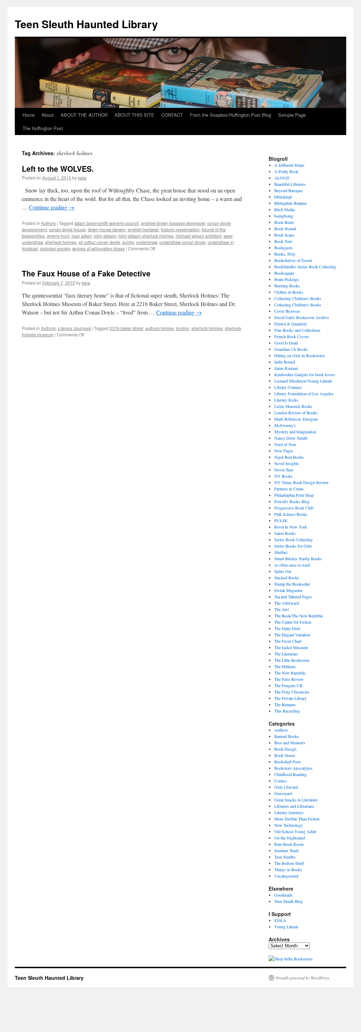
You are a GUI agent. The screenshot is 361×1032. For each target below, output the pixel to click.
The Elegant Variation (292, 634)
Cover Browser (287, 311)
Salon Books (285, 533)
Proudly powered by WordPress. (303, 978)
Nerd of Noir (285, 444)
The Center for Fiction (292, 622)
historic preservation (180, 229)
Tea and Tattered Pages (293, 596)
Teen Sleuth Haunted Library (86, 23)
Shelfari (280, 552)
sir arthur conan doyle (99, 242)
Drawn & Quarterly (290, 323)
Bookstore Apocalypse (293, 768)
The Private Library (290, 698)
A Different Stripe (289, 165)
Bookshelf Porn (287, 761)
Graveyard (283, 793)
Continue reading (51, 207)
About (48, 114)
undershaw (146, 242)
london (182, 328)
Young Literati (286, 926)
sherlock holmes (61, 242)
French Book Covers (291, 336)
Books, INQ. (285, 254)
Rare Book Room (289, 844)
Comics (280, 780)
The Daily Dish (287, 628)
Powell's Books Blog (292, 501)
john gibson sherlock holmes (145, 236)
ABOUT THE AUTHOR (84, 114)
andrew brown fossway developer (173, 223)
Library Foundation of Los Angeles (304, 393)
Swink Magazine (288, 590)
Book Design (285, 749)
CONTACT (172, 114)
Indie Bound (284, 362)
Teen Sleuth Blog (288, 901)
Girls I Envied (286, 787)
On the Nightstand (289, 838)
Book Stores (284, 755)
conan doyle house (67, 229)
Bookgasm (283, 247)
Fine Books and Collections (297, 330)
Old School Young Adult (295, 831)
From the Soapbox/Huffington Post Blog (230, 114)
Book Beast (284, 222)
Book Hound (285, 228)
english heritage (143, 229)
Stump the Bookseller (292, 584)
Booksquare (284, 273)
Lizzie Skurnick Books (293, 406)
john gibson (105, 236)
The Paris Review (289, 679)
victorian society (55, 248)
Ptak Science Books (290, 514)
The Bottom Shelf (289, 863)
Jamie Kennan (286, 368)
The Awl (281, 609)
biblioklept (283, 197)
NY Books (283, 476)
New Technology (288, 825)
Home (29, 114)
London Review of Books (296, 412)
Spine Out (282, 571)
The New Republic (290, 673)
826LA (280, 920)
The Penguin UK (288, 685)
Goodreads (283, 895)
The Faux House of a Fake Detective (86, 273)
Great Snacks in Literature (296, 799)
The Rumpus (285, 704)
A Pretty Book (286, 171)
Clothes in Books (288, 292)
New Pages (283, 450)
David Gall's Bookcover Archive (301, 317)
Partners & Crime (289, 488)
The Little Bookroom (291, 660)
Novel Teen (283, 469)
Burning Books (287, 285)
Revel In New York (290, 527)
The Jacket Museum (291, 647)
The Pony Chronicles (292, 692)
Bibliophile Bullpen (290, 203)
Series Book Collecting (293, 539)
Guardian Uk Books (291, 349)
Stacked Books (286, 577)
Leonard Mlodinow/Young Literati (303, 381)
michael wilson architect (198, 236)
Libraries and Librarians (294, 806)
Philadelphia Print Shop (294, 495)
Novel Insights (286, 463)
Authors (48, 223)
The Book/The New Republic (298, 615)
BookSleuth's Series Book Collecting (305, 266)
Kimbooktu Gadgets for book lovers (304, 374)
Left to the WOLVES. (58, 168)
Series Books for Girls (293, 546)
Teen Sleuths (284, 857)
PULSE (280, 520)
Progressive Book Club (293, 508)
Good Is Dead (286, 343)
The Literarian (286, 654)
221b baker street (126, 328)
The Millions (285, 666)
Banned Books (286, 736)
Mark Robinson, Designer (296, 419)
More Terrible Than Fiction (296, 819)
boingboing (283, 216)
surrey (128, 242)
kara (82, 178)
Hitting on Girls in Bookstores (299, 355)
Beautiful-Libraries (290, 184)
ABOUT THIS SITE (134, 114)
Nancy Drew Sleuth (290, 438)
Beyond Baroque (288, 190)
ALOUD (281, 178)
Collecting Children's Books (297, 298)
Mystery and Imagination (295, 431)
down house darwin (107, 229)
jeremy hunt (58, 236)
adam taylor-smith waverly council (106, 223)
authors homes (159, 328)
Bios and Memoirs (289, 742)
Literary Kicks (286, 400)
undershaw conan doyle (182, 242)
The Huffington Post (43, 128)
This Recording (287, 711)
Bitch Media (284, 209)
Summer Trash (286, 850)
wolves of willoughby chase (98, 248)
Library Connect (287, 387)
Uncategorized (286, 876)
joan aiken (82, 236)
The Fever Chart (287, 641)
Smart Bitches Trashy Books (298, 558)
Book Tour (283, 241)
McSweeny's (285, 425)
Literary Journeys (74, 328)
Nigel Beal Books (289, 457)
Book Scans (284, 235)
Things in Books (288, 869)
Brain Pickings (286, 279)
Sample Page (292, 114)
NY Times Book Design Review (301, 482)
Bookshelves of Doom (293, 260)
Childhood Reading (290, 774)
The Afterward (286, 603)
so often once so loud (292, 565)
